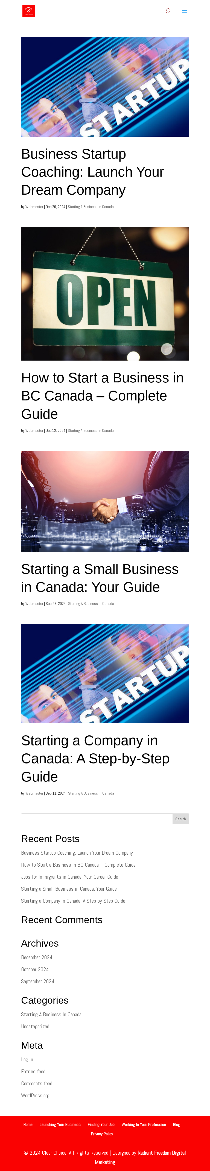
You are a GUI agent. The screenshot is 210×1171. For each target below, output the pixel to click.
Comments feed (36, 1083)
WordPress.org (35, 1095)
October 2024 (35, 969)
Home (28, 1124)
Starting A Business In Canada (91, 206)
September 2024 (37, 981)
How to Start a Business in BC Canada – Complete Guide (102, 396)
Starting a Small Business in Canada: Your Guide (69, 888)
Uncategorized (35, 1026)
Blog (176, 1124)
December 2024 (36, 957)
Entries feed (33, 1071)
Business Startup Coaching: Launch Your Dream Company (92, 172)
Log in (27, 1059)
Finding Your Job (101, 1124)
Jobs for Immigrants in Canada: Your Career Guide (69, 876)
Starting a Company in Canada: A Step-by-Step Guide (95, 758)
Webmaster (34, 206)
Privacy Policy (102, 1134)
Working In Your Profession (144, 1124)
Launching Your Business (60, 1124)
